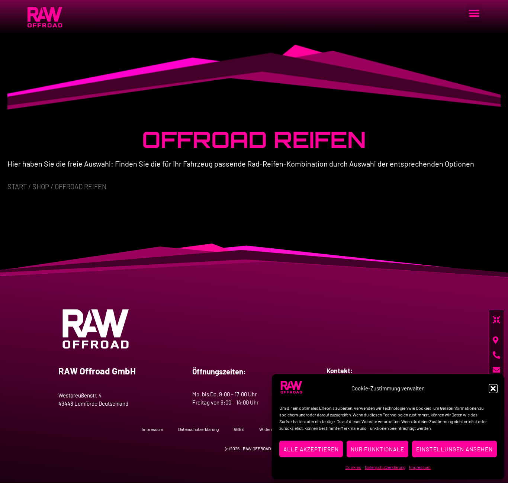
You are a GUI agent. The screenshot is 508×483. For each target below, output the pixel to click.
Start (17, 187)
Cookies (353, 467)
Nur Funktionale (377, 449)
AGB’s (239, 429)
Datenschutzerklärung (385, 467)
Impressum (420, 467)
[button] (493, 388)
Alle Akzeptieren (311, 449)
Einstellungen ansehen (454, 449)
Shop (40, 187)
